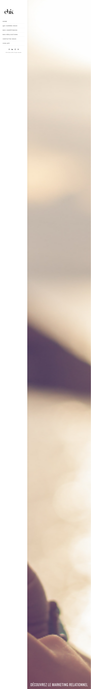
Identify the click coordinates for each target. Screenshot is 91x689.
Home (5, 21)
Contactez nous (9, 39)
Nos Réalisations (10, 34)
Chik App (6, 43)
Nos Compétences (10, 30)
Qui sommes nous (10, 26)
